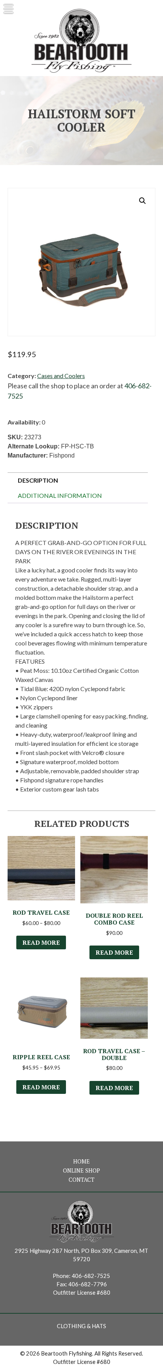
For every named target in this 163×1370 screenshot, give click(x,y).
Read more (41, 942)
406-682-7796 (87, 1284)
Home (81, 1161)
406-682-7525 (91, 1276)
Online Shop (81, 1170)
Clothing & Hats (81, 1326)
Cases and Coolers (61, 375)
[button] (142, 201)
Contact (81, 1179)
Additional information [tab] (60, 495)
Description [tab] (38, 480)
